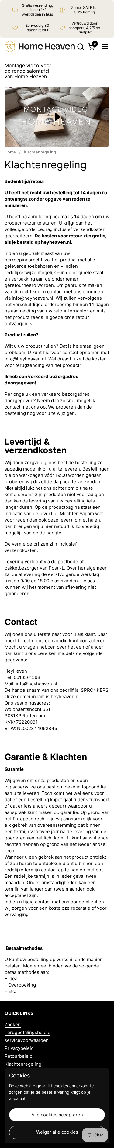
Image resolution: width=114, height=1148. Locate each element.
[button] (80, 46)
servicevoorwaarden (27, 1040)
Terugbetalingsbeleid (27, 1032)
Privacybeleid (19, 1048)
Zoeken (13, 1024)
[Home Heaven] (40, 46)
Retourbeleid (19, 1056)
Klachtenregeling (23, 1064)
